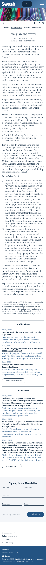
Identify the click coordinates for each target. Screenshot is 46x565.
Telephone (6, 504)
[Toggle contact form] (27, 4)
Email (26, 504)
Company (5, 496)
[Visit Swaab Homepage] (8, 3)
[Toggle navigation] (42, 4)
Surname (27, 488)
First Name (6, 488)
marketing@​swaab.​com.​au (26, 307)
